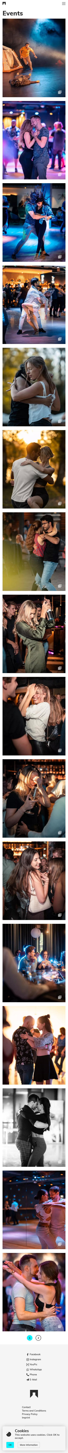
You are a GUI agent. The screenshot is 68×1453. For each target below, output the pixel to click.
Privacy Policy (29, 1414)
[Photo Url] (34, 58)
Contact (26, 1407)
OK (10, 1445)
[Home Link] (4, 4)
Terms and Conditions (34, 1410)
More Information (29, 1445)
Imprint (26, 1417)
